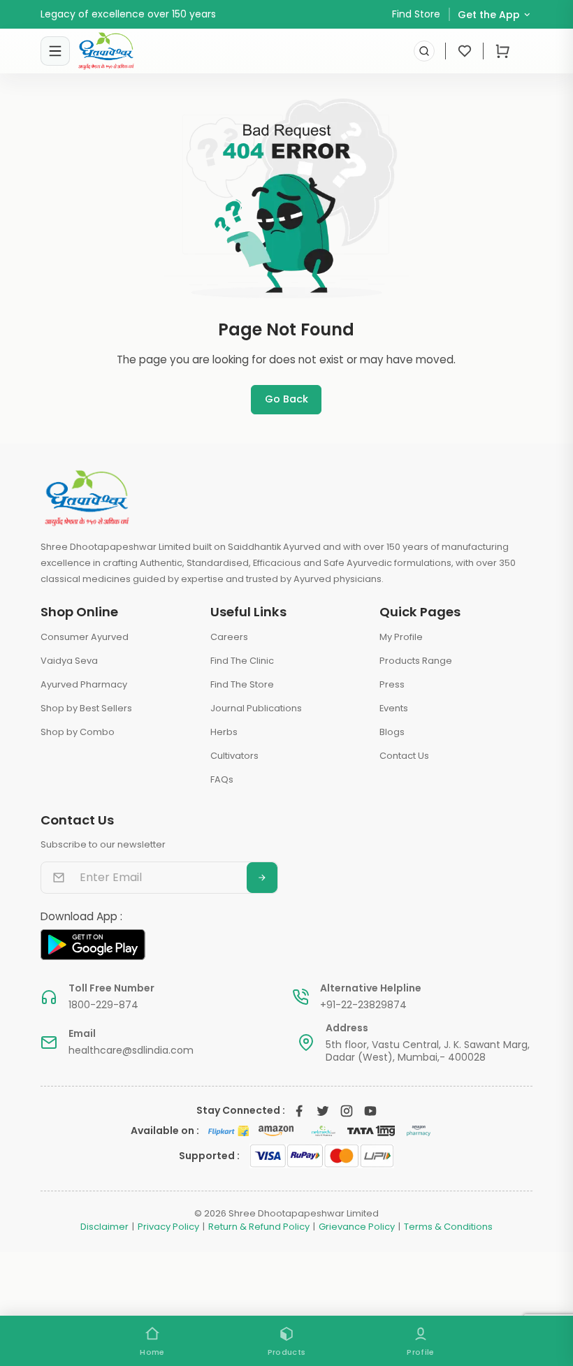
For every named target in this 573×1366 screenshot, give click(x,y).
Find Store (416, 14)
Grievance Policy (357, 1227)
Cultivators (234, 755)
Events (393, 708)
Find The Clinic (242, 660)
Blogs (392, 732)
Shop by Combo (78, 732)
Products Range (415, 660)
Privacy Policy (168, 1227)
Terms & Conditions (448, 1227)
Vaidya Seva (69, 660)
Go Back (286, 399)
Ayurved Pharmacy (84, 684)
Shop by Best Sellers (86, 708)
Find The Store (242, 684)
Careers (229, 637)
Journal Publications (256, 708)
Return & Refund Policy (259, 1227)
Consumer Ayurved (85, 637)
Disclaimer (104, 1227)
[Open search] (424, 51)
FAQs (221, 779)
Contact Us (404, 755)
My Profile (401, 637)
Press (392, 684)
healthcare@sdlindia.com (131, 1050)
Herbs (224, 732)
